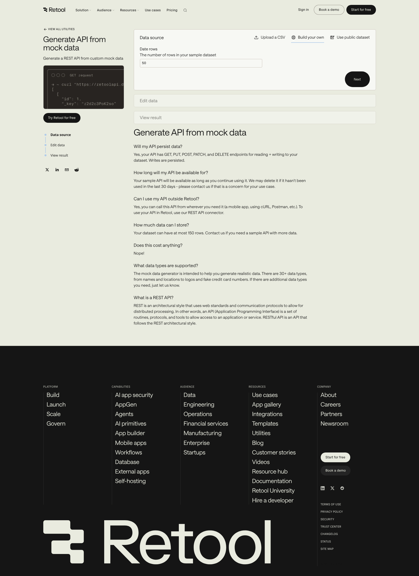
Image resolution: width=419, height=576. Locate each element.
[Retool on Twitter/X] (332, 488)
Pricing (172, 10)
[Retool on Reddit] (342, 488)
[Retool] (54, 10)
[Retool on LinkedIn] (323, 488)
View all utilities (61, 29)
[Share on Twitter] (47, 170)
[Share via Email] (67, 170)
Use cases (153, 10)
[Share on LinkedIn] (57, 170)
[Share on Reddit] (76, 170)
